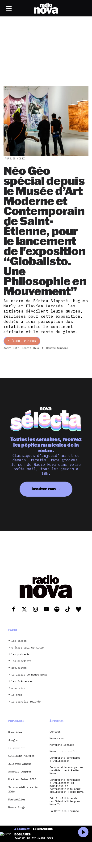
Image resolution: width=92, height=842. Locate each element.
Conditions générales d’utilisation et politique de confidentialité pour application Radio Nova (66, 785)
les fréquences (22, 681)
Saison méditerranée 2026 (23, 789)
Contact (55, 731)
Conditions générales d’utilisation (65, 759)
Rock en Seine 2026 (22, 779)
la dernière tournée (26, 701)
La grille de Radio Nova (29, 674)
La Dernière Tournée (64, 811)
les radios (19, 640)
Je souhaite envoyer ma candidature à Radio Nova (66, 770)
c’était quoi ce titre (27, 647)
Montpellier (16, 799)
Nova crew (56, 738)
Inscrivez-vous (44, 489)
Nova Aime (15, 732)
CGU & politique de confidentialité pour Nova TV (65, 801)
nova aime (18, 688)
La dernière (16, 748)
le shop (16, 694)
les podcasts (20, 654)
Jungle (12, 740)
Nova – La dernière (63, 751)
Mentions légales (62, 744)
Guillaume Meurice (21, 755)
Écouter (24, 341)
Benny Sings (16, 807)
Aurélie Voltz (15, 158)
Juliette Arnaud (19, 763)
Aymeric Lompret (19, 771)
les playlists (21, 661)
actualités (19, 667)
